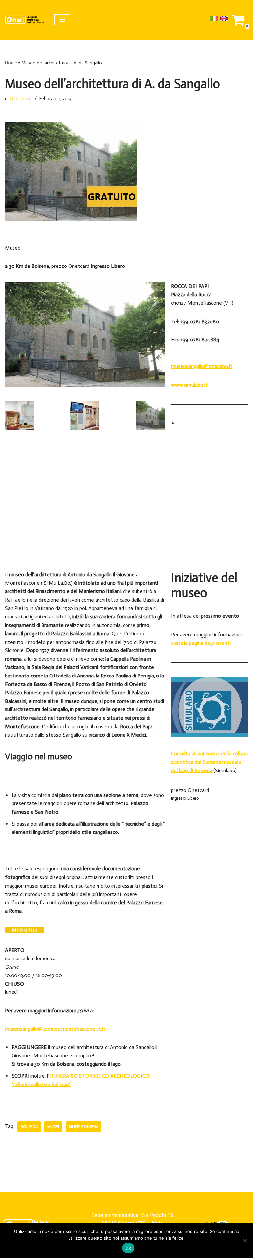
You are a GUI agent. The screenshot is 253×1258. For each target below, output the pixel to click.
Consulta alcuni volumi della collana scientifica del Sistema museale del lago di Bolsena (209, 761)
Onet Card (21, 99)
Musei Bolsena (83, 1126)
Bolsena (29, 1126)
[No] (244, 1240)
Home (11, 63)
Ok (128, 1248)
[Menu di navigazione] (62, 19)
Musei (53, 1126)
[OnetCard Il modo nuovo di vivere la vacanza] (24, 20)
